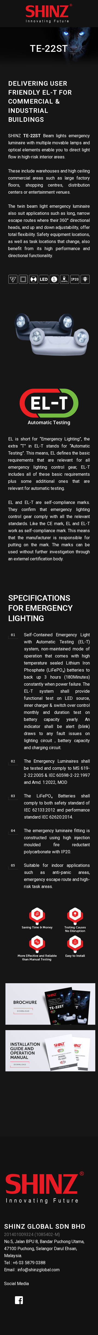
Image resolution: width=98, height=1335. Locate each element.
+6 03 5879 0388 (29, 1262)
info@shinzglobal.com (38, 1269)
